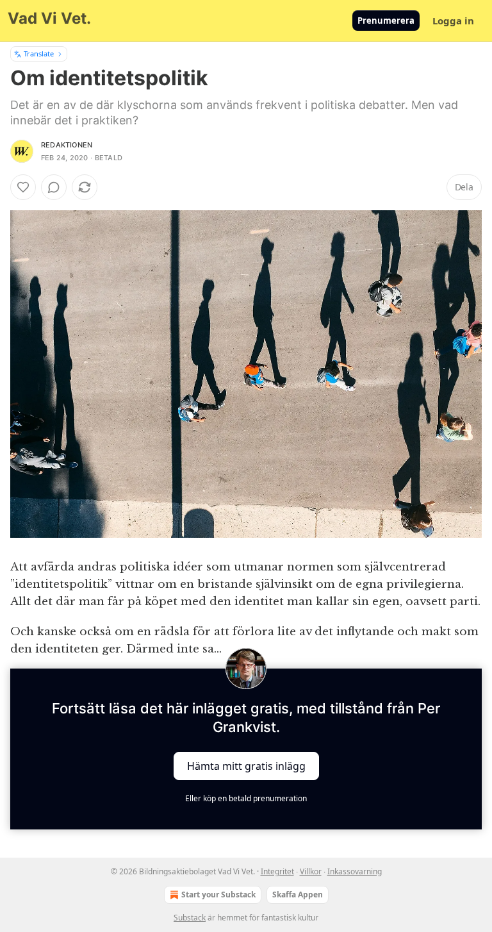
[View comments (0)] (54, 187)
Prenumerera (385, 20)
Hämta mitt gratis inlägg (246, 765)
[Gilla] (23, 187)
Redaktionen (66, 144)
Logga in (453, 20)
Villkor (311, 871)
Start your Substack (218, 894)
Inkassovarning (354, 871)
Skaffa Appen (297, 894)
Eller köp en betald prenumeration (246, 798)
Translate (39, 53)
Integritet (277, 871)
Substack (190, 917)
